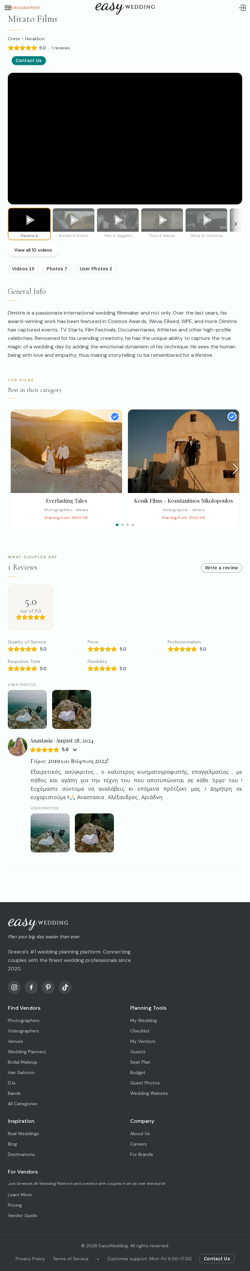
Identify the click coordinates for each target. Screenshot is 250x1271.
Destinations (21, 1154)
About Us (140, 1133)
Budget (138, 1072)
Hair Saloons (21, 1072)
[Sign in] (242, 7)
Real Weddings (23, 1133)
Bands (14, 1093)
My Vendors (143, 1041)
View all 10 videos (33, 250)
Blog (12, 1144)
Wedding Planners (27, 1052)
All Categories (22, 1104)
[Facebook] (31, 987)
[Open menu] (7, 7)
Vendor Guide (22, 1215)
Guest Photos (145, 1083)
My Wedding (143, 1020)
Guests (138, 1052)
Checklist (140, 1031)
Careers (138, 1144)
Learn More (20, 1195)
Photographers (24, 1020)
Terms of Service (71, 1259)
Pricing (15, 1205)
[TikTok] (65, 987)
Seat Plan (140, 1062)
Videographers (23, 1031)
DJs (12, 1083)
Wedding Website (149, 1093)
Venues (15, 1041)
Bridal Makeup (22, 1062)
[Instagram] (14, 987)
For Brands (141, 1154)
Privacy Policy (30, 1259)
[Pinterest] (48, 987)
